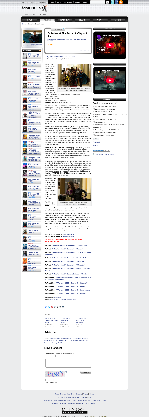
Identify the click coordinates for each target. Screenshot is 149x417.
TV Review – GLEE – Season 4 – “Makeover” (68, 261)
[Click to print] (60, 307)
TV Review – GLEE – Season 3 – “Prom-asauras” (73, 290)
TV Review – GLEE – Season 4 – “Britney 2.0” (68, 265)
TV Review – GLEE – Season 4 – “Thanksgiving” (69, 245)
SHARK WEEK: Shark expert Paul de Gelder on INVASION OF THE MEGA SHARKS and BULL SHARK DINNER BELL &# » (31, 162)
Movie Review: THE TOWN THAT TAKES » (34, 187)
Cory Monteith (66, 338)
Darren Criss (76, 338)
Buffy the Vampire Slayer (62, 400)
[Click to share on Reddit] (55, 307)
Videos (91, 394)
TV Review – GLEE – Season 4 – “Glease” (66, 249)
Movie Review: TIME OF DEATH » (34, 224)
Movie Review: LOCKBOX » (32, 268)
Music (74, 397)
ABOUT (85, 2)
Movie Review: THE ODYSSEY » (33, 180)
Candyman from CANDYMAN (105, 109)
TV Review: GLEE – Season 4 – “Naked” (67, 320)
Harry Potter (101, 400)
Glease (51, 341)
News (57, 394)
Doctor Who (82, 400)
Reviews (63, 394)
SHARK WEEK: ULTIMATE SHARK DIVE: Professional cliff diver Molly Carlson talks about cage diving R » (31, 146)
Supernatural (48, 400)
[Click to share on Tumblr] (63, 307)
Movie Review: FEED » (34, 77)
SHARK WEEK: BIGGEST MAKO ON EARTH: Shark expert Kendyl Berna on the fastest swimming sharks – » (31, 153)
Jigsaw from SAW (101, 122)
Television (67, 397)
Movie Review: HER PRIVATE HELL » (33, 165)
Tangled (81, 403)
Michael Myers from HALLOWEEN (107, 130)
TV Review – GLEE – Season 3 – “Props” (70, 286)
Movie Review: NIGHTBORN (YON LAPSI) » (33, 129)
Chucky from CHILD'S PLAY (104, 112)
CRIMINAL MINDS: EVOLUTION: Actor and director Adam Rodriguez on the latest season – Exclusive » (30, 256)
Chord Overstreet (55, 338)
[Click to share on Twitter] (49, 307)
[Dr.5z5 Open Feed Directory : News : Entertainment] (103, 154)
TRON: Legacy (90, 403)
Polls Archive (97, 145)
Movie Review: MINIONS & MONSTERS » (32, 261)
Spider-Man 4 (72, 403)
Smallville (63, 403)
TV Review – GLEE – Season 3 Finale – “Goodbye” (70, 274)
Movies (60, 397)
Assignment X (57, 297)
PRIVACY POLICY (93, 416)
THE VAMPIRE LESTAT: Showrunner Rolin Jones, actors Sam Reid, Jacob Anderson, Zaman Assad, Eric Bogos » (31, 175)
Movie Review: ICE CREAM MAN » (33, 99)
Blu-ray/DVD (81, 397)
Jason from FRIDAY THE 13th (105, 119)
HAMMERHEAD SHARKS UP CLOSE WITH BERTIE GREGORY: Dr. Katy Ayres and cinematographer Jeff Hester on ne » (31, 249)
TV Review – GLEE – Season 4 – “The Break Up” (69, 258)
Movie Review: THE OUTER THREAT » (33, 195)
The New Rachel (72, 341)
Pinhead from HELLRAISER (104, 135)
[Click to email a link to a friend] (57, 307)
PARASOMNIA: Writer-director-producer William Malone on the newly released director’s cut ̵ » (31, 87)
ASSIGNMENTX (68, 236)
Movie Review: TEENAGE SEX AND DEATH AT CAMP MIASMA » (30, 94)
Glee (56, 341)
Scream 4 (55, 403)
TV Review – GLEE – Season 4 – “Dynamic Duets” (62, 299)
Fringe (94, 400)
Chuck (74, 400)
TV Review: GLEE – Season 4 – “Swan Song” (52, 320)
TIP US (59, 2)
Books (89, 397)
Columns (79, 394)
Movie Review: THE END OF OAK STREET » (34, 56)
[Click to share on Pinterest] (52, 307)
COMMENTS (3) (84, 50)
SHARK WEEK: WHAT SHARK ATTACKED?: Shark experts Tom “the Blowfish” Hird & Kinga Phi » (31, 139)
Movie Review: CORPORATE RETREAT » (32, 217)
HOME (52, 2)
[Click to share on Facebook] (46, 307)
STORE (77, 2)
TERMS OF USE (104, 416)
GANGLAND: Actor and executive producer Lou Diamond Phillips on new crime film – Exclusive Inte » (31, 234)
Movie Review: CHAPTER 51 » (32, 239)
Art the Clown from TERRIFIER (105, 106)
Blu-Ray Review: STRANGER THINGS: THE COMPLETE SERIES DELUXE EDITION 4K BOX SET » (31, 115)
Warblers (61, 343)
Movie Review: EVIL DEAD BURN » (33, 209)
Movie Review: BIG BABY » (33, 107)
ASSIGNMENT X (68, 234)
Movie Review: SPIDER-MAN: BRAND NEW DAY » (34, 122)
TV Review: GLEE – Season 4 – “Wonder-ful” (82, 320)
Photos (85, 394)
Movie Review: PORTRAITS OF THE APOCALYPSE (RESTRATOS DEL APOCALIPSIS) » (31, 205)
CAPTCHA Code (51, 382)
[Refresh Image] (66, 372)
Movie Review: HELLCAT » (32, 70)
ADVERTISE (68, 2)
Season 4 (62, 341)
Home (24, 24)
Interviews (71, 394)
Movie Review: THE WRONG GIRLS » (33, 63)
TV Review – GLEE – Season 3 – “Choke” (70, 293)
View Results (97, 142)
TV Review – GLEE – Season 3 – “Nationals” (71, 283)
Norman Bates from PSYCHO (105, 132)
